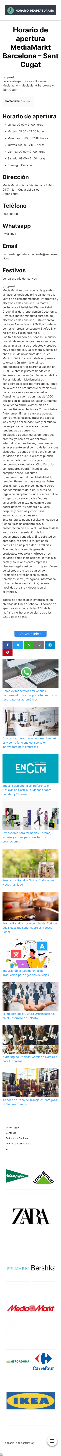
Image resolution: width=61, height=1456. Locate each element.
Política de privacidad (18, 1143)
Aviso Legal (12, 1127)
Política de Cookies (17, 1138)
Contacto (11, 1132)
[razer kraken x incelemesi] (30, 1454)
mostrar (26, 101)
